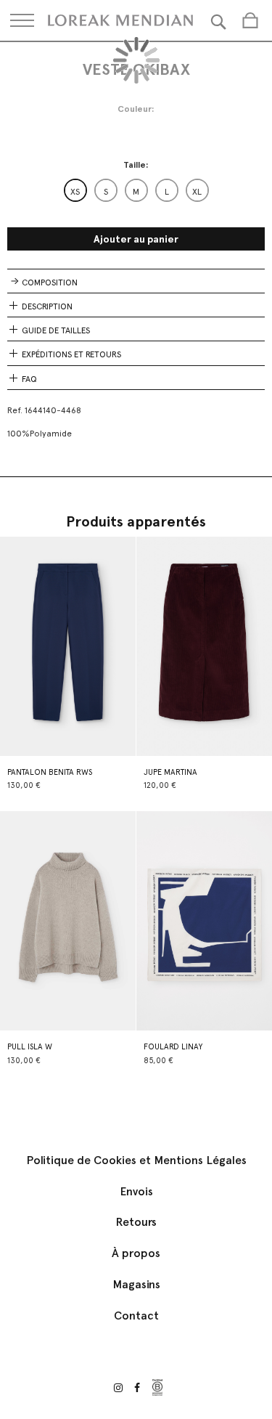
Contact (136, 1315)
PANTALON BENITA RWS (49, 772)
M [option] (136, 192)
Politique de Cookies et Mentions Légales (136, 1160)
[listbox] (136, 190)
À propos (136, 1253)
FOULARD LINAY (173, 1047)
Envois (136, 1191)
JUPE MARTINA (170, 772)
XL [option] (197, 192)
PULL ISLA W (29, 1047)
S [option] (106, 192)
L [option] (167, 192)
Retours (136, 1222)
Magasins (136, 1284)
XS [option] (75, 192)
